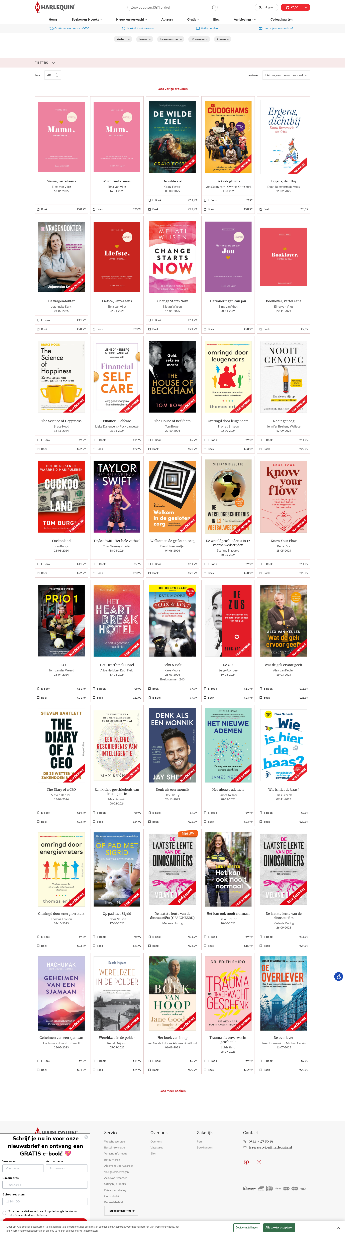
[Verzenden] (213, 7)
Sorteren (254, 75)
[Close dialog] (86, 1137)
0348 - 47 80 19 (261, 1141)
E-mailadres (10, 1178)
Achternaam (54, 1161)
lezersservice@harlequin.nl (270, 1147)
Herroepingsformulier (121, 1210)
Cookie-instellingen (247, 1227)
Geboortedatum (13, 1194)
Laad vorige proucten (173, 88)
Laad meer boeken (173, 1091)
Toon (38, 75)
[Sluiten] (338, 1227)
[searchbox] (172, 7)
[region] (172, 1228)
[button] (123, 39)
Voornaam (9, 1161)
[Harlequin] (55, 7)
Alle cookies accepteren (279, 1227)
